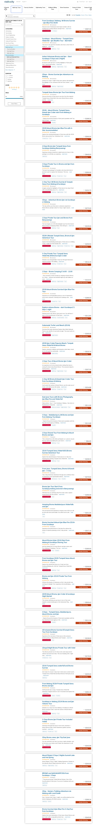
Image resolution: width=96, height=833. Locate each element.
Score (82, 15)
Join (87, 1)
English (24, 1)
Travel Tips (81, 1)
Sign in (90, 1)
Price (86, 15)
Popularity (78, 15)
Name (90, 15)
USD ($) (18, 1)
